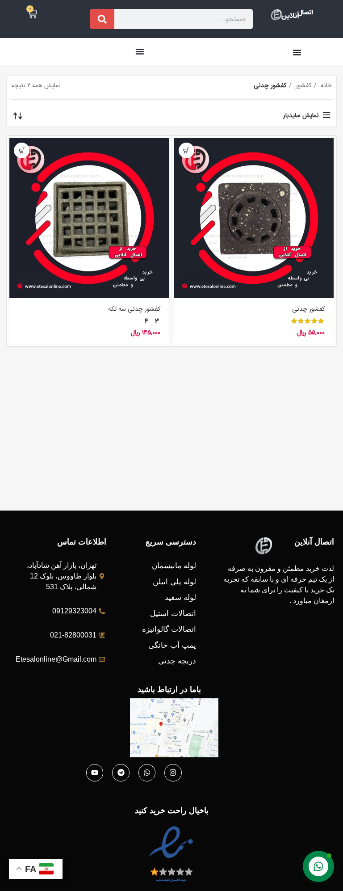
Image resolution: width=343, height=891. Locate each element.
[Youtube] (94, 772)
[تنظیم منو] (297, 52)
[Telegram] (120, 772)
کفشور (302, 85)
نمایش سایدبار (301, 115)
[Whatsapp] (146, 772)
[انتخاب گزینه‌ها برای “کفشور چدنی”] (186, 150)
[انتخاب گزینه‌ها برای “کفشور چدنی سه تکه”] (21, 150)
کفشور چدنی (308, 309)
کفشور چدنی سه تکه (134, 309)
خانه (325, 85)
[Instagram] (172, 772)
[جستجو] (102, 19)
